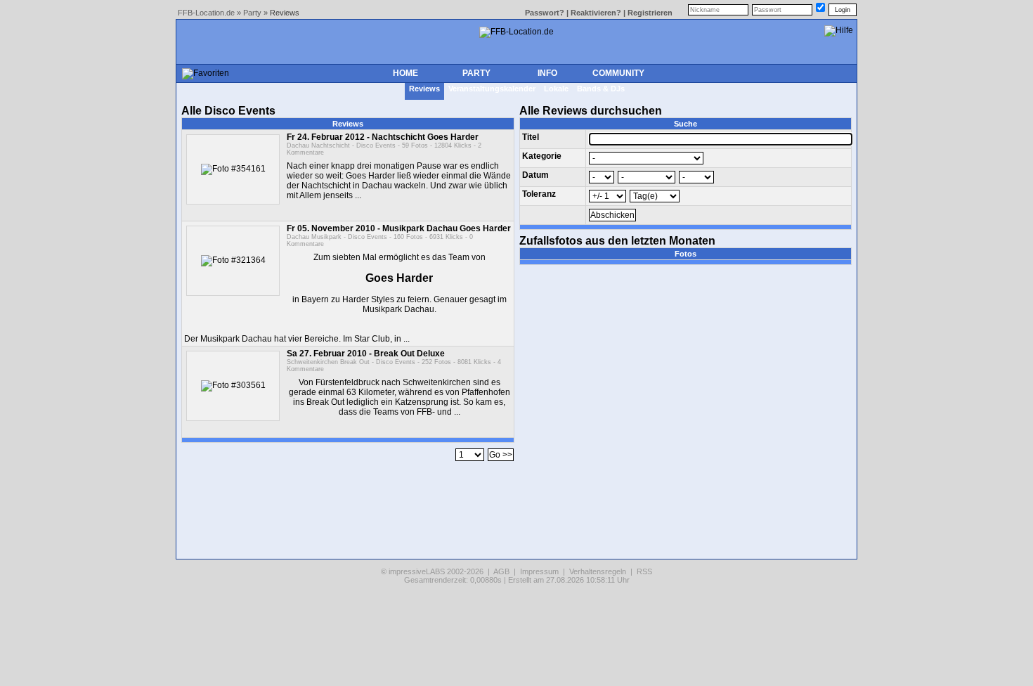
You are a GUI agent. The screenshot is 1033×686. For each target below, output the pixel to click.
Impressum (539, 571)
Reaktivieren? (596, 12)
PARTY (476, 73)
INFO (547, 73)
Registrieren (650, 12)
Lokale (556, 88)
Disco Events (376, 145)
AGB (501, 571)
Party (252, 12)
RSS (644, 571)
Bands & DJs (601, 88)
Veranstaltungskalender (492, 88)
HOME (405, 73)
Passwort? (544, 12)
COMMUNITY (618, 73)
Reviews (424, 88)
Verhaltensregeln (597, 571)
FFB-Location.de (206, 12)
